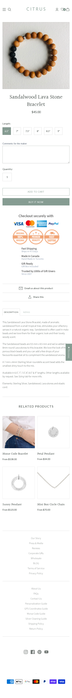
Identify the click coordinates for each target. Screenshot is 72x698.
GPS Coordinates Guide (36, 608)
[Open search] (9, 9)
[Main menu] (4, 9)
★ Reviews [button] (69, 352)
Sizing (26, 312)
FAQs (36, 593)
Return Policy (36, 629)
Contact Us (36, 598)
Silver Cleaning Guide (36, 619)
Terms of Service (36, 568)
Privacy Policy (36, 573)
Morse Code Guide (36, 614)
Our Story (36, 538)
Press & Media (36, 543)
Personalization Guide (36, 603)
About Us (36, 588)
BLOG (36, 563)
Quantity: (8, 169)
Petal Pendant (45, 453)
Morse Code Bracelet (15, 453)
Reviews (36, 548)
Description (11, 312)
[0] (62, 9)
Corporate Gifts (36, 553)
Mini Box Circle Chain (51, 504)
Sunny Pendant (12, 504)
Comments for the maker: (15, 143)
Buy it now (36, 202)
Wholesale (36, 558)
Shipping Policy (36, 624)
